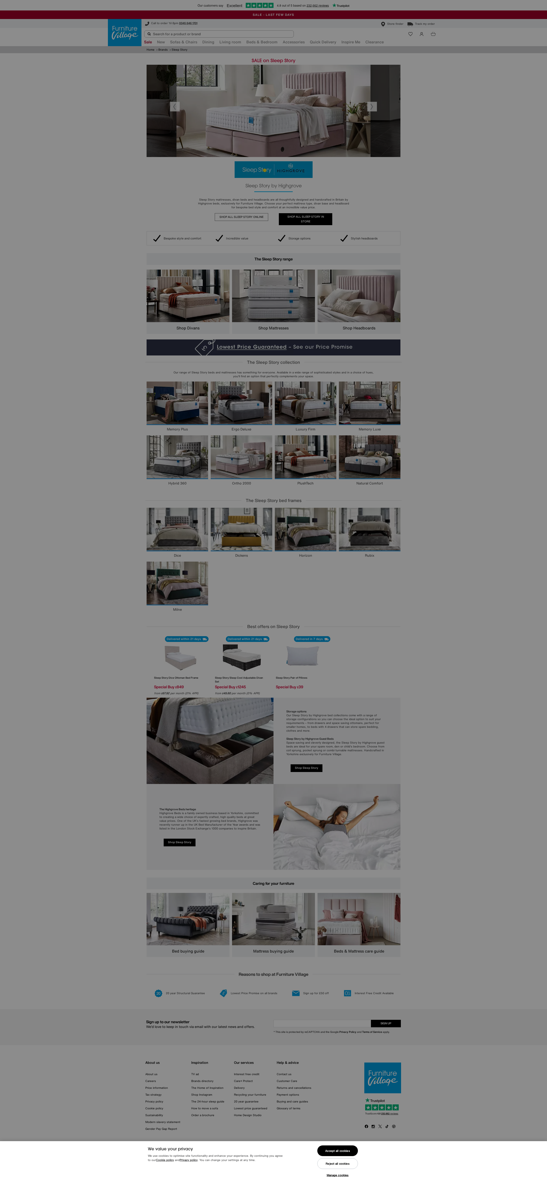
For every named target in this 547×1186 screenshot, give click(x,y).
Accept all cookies (337, 1151)
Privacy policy (189, 1160)
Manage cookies (338, 1175)
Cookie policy (165, 1160)
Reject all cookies (337, 1164)
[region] (273, 1163)
